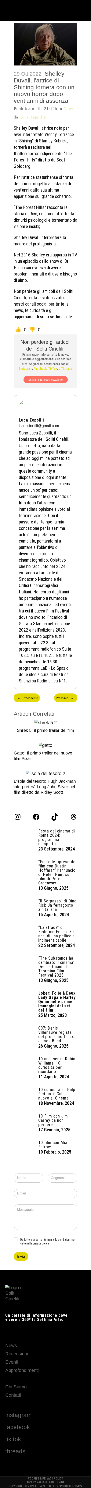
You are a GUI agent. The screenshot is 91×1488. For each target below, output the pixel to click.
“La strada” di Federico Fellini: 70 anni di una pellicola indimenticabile (56, 934)
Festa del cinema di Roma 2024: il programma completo (56, 837)
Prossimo (65, 698)
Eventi (11, 1362)
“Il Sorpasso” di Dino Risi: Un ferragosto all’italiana (57, 905)
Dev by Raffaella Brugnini (45, 1482)
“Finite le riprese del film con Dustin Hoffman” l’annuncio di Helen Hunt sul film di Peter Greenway (57, 872)
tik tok (13, 1439)
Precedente (27, 698)
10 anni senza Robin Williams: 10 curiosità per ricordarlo (56, 1065)
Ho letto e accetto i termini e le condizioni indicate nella (48, 1241)
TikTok (52, 369)
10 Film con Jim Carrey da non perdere (53, 1120)
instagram (18, 1415)
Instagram (25, 369)
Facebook (40, 369)
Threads (66, 369)
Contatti (13, 1395)
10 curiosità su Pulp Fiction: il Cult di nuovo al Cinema (56, 1094)
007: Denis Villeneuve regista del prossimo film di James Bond (57, 1034)
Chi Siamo (16, 1387)
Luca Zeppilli (32, 117)
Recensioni (16, 1354)
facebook (17, 1427)
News (68, 108)
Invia (21, 1256)
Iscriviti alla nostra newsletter (45, 379)
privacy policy (41, 1243)
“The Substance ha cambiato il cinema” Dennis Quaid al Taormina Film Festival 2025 (56, 967)
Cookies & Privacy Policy (45, 1478)
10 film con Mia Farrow (52, 1144)
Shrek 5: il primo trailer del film (45, 730)
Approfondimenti (22, 1370)
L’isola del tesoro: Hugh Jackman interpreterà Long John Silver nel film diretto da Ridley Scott (45, 787)
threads (15, 1451)
